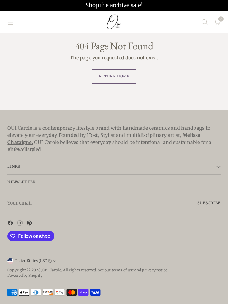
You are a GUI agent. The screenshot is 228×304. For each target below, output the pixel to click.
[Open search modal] (205, 22)
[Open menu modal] (10, 22)
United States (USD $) (33, 261)
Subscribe (208, 203)
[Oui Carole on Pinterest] (30, 224)
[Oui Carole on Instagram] (20, 224)
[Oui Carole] (114, 22)
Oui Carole (51, 270)
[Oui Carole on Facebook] (11, 224)
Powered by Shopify (24, 275)
